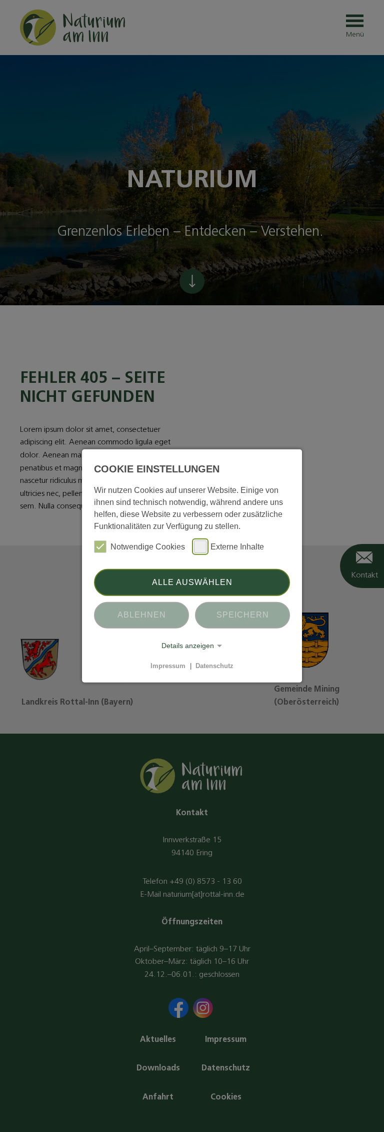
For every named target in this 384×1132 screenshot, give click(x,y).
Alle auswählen (192, 582)
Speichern (242, 615)
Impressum (168, 666)
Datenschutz (215, 666)
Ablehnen (142, 615)
